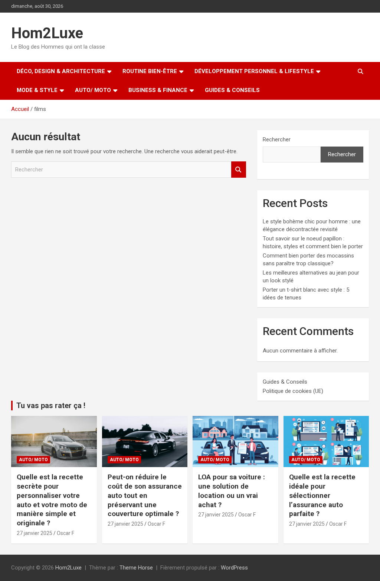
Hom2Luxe (47, 33)
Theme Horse (136, 567)
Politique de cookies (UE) (293, 391)
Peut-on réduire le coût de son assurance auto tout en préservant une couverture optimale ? (145, 495)
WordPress (234, 567)
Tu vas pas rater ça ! (50, 405)
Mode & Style (37, 90)
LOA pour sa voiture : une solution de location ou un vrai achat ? (231, 491)
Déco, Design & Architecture (61, 71)
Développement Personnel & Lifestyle (254, 71)
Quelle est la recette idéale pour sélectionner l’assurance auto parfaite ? (322, 495)
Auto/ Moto (93, 90)
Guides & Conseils (232, 90)
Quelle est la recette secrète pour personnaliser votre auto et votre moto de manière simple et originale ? (52, 500)
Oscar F (65, 533)
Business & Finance (157, 90)
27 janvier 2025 (34, 533)
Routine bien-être (149, 71)
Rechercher (238, 169)
